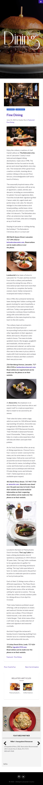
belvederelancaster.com (15, 242)
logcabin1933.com (20, 647)
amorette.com (13, 484)
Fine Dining (20, 109)
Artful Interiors (28, 693)
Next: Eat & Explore (32, 667)
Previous (5, 743)
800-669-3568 (9, 751)
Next (38, 743)
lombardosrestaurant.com (26, 367)
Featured (11, 109)
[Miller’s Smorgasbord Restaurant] (21, 719)
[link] (21, 776)
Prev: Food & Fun (10, 667)
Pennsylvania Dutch (16, 693)
